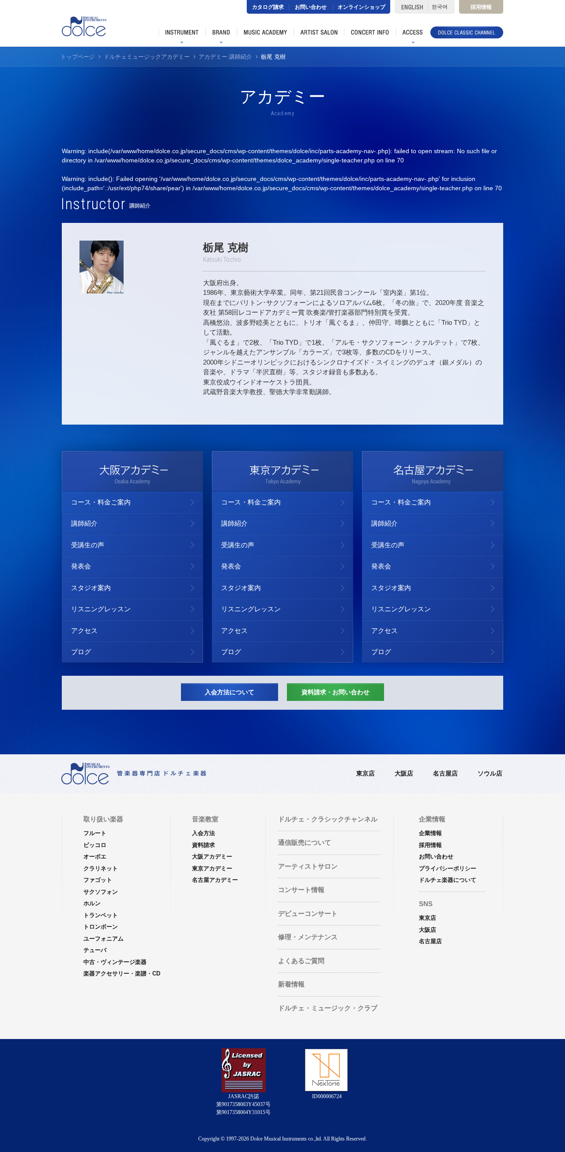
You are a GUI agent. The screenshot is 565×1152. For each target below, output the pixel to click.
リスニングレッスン (101, 609)
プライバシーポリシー (447, 868)
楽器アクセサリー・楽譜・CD (121, 973)
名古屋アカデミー (215, 880)
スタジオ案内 (91, 587)
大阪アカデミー (212, 856)
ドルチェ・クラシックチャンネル (327, 819)
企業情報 (430, 833)
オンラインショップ (361, 7)
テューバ (94, 950)
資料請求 (203, 845)
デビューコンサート (308, 913)
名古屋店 (445, 773)
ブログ (81, 651)
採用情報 (481, 7)
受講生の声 (87, 545)
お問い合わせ (311, 7)
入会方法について (229, 692)
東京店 (365, 773)
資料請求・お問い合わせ (335, 692)
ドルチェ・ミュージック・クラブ (327, 1008)
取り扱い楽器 (103, 819)
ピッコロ (94, 845)
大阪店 (404, 773)
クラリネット (100, 868)
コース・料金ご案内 (101, 502)
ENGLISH (411, 7)
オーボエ (94, 856)
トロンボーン (100, 926)
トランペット (100, 915)
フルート (94, 833)
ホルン (92, 903)
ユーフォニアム (103, 938)
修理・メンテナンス (308, 937)
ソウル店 (490, 773)
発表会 (81, 566)
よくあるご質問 (301, 960)
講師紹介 (84, 523)
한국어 (441, 7)
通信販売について (304, 842)
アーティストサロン (308, 866)
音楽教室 (205, 819)
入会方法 (203, 833)
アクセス (84, 630)
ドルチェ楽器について (447, 880)
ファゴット (97, 880)
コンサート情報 (301, 889)
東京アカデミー (212, 868)
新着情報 (291, 984)
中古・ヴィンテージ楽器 (115, 962)
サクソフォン (100, 891)
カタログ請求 (268, 7)
